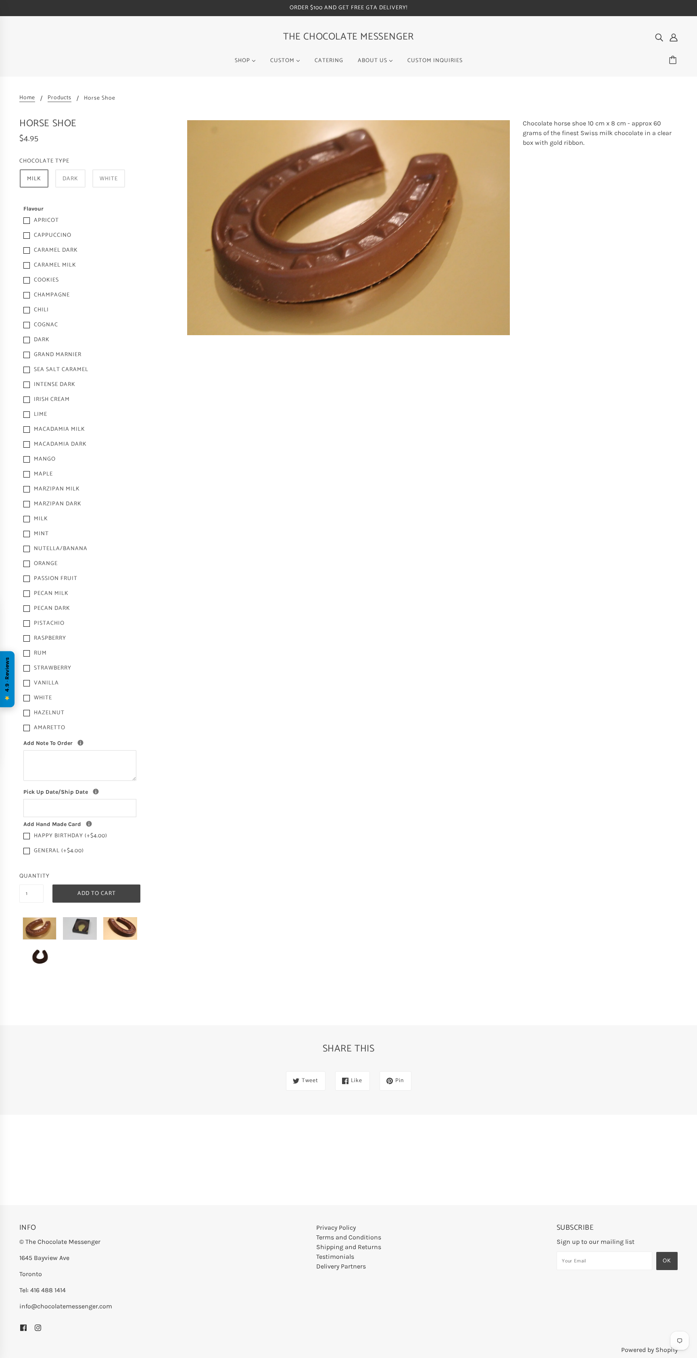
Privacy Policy (336, 1227)
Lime (40, 414)
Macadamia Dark (60, 444)
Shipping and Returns (348, 1247)
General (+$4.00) (59, 850)
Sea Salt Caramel (61, 369)
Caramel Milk (55, 265)
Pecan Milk (51, 593)
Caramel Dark (56, 250)
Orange (46, 563)
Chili (41, 310)
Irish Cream (52, 399)
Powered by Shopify (649, 1350)
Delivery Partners (341, 1266)
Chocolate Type (44, 161)
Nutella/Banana (61, 548)
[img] (659, 37)
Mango (45, 459)
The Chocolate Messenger (348, 37)
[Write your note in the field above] (89, 824)
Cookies (46, 280)
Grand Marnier (57, 354)
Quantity (31, 876)
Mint (41, 533)
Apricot (46, 220)
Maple (43, 474)
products (59, 98)
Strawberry (52, 668)
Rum (40, 653)
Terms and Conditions (348, 1237)
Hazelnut (49, 713)
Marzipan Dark (57, 504)
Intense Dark (54, 384)
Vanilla (46, 683)
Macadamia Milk (59, 429)
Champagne (52, 295)
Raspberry (50, 638)
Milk (34, 179)
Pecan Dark (52, 608)
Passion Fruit (55, 578)
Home (27, 98)
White (109, 179)
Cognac (46, 325)
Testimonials (335, 1256)
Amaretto (49, 727)
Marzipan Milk (57, 489)
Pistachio (49, 623)
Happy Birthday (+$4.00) (70, 836)
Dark (70, 179)
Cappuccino (52, 235)
